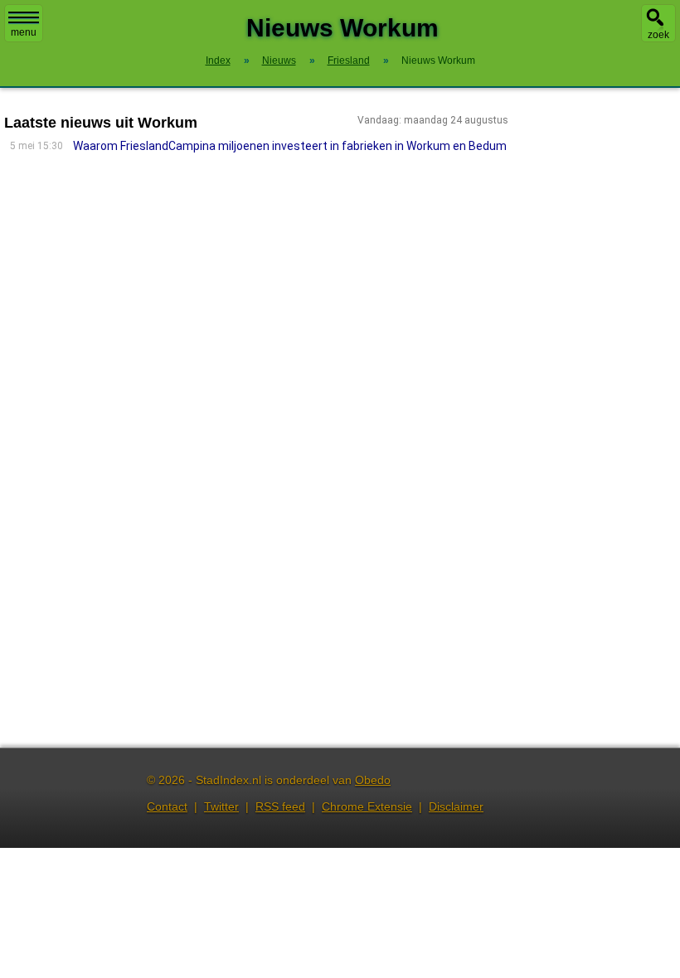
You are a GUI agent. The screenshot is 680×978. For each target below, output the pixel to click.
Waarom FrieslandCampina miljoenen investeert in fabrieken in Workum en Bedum (290, 146)
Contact (167, 806)
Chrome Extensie (367, 806)
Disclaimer (456, 806)
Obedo (373, 780)
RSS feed (280, 806)
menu (23, 32)
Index (218, 60)
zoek (658, 35)
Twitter (221, 806)
